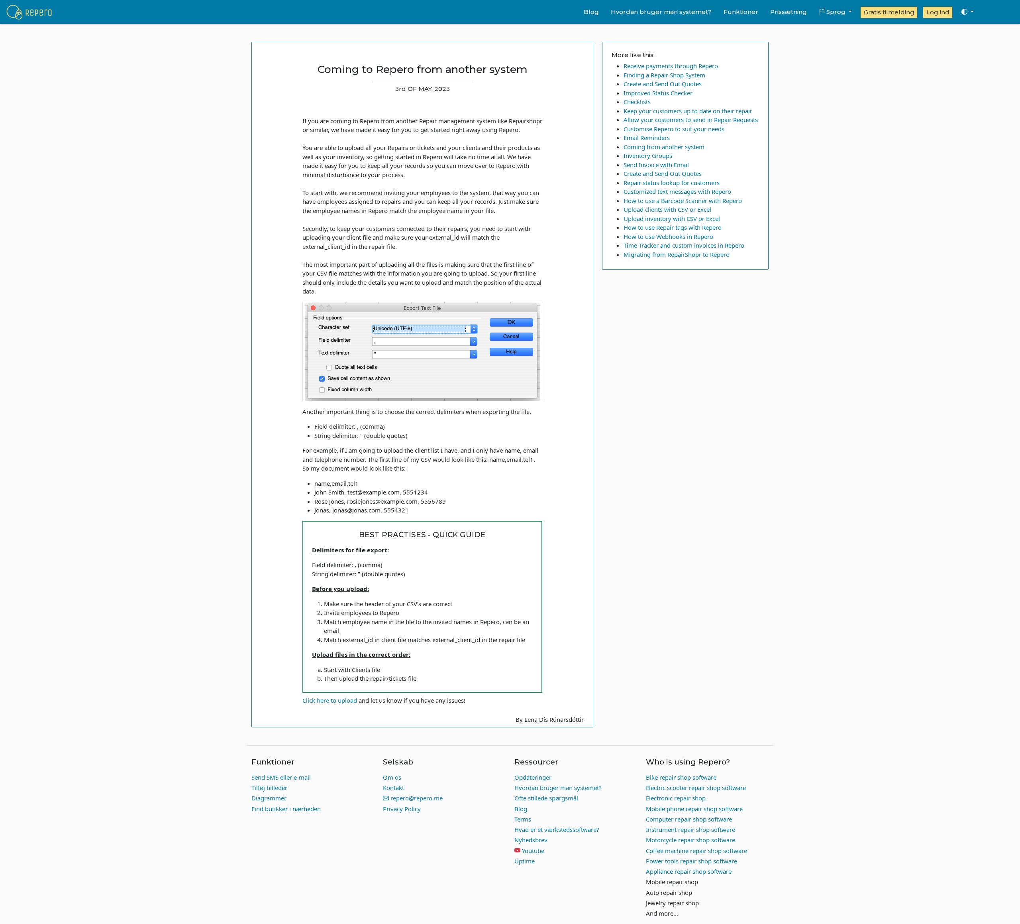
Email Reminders (647, 138)
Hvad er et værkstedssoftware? (556, 829)
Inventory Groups (648, 156)
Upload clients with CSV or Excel (667, 209)
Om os (392, 777)
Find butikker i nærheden (286, 809)
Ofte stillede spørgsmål (546, 798)
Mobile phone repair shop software (694, 809)
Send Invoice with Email (656, 165)
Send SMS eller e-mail (281, 777)
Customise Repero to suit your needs (674, 129)
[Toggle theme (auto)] (967, 12)
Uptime (524, 861)
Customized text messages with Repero (677, 191)
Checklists (637, 102)
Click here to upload (329, 700)
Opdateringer (532, 777)
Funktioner (741, 12)
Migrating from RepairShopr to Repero (677, 254)
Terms (522, 819)
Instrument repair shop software (690, 829)
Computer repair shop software (689, 819)
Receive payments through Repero (671, 66)
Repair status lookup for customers (672, 183)
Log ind (937, 12)
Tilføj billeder (269, 788)
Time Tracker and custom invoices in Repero (684, 245)
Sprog (836, 12)
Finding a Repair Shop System (664, 75)
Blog (591, 12)
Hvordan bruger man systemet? (661, 12)
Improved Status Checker (658, 93)
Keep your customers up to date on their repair (688, 111)
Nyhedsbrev (530, 840)
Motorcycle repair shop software (690, 840)
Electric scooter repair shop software (696, 788)
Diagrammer (268, 798)
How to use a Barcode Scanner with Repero (683, 201)
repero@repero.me (416, 798)
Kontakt (393, 788)
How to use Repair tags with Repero (673, 227)
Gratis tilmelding (889, 12)
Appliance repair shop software (689, 871)
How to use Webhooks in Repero (668, 236)
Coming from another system (664, 147)
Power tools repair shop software (691, 861)
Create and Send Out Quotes (663, 84)
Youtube (533, 851)
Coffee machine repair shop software (696, 851)
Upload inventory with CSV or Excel (672, 219)
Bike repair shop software (681, 777)
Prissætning (788, 12)
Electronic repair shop (676, 798)
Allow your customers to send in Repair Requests (691, 120)
